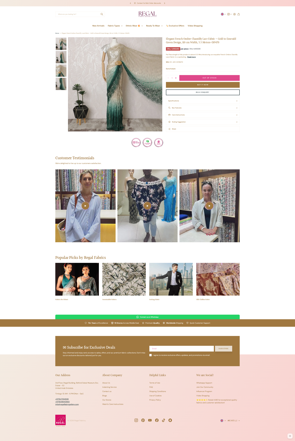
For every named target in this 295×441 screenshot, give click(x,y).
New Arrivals (98, 25)
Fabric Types (114, 25)
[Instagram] (136, 420)
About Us (106, 383)
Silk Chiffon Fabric (203, 299)
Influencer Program (204, 391)
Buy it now (202, 85)
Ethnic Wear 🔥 (133, 25)
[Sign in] (234, 14)
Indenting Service (109, 387)
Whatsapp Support (204, 383)
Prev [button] (130, 3)
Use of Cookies (155, 395)
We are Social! (205, 375)
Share (174, 129)
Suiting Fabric (154, 299)
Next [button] (164, 3)
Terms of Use (154, 383)
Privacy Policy (155, 400)
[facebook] (157, 420)
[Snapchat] (170, 420)
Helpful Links (157, 375)
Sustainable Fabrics (109, 299)
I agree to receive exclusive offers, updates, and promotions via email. (181, 355)
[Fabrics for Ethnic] (77, 279)
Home (57, 33)
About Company (112, 375)
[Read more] (229, 14)
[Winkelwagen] (238, 14)
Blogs (104, 395)
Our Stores (106, 400)
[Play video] (85, 205)
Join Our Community (204, 387)
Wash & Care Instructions (112, 404)
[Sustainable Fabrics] (124, 279)
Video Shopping (195, 25)
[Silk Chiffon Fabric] (218, 279)
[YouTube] (150, 420)
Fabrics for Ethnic (61, 299)
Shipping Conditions (157, 391)
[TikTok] (163, 420)
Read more (191, 57)
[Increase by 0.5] (175, 78)
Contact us (106, 391)
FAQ (151, 387)
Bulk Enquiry (203, 92)
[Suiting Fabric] (171, 279)
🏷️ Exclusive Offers (175, 25)
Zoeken (102, 14)
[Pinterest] (143, 420)
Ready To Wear (153, 25)
